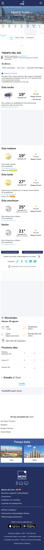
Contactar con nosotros (10, 500)
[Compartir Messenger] (30, 261)
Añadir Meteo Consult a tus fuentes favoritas (23, 266)
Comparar (30, 37)
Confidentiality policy (34, 536)
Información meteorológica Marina (15, 513)
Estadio (22, 383)
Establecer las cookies (12, 540)
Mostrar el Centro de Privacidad (31, 540)
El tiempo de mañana (10, 252)
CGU (23, 533)
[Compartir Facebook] (21, 261)
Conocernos (6, 496)
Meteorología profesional (11, 517)
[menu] (3, 3)
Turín (16, 7)
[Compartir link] (17, 261)
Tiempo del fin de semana (32, 252)
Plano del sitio (31, 533)
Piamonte (11, 7)
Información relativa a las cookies (15, 536)
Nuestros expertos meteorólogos (14, 493)
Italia (7, 7)
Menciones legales (14, 533)
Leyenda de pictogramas (11, 503)
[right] (42, 29)
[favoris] (31, 12)
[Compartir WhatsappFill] (35, 261)
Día (11, 37)
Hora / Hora (19, 37)
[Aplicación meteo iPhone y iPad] (14, 526)
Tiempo (2, 7)
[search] (40, 3)
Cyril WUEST (23, 56)
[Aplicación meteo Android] (29, 526)
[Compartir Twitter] (26, 261)
